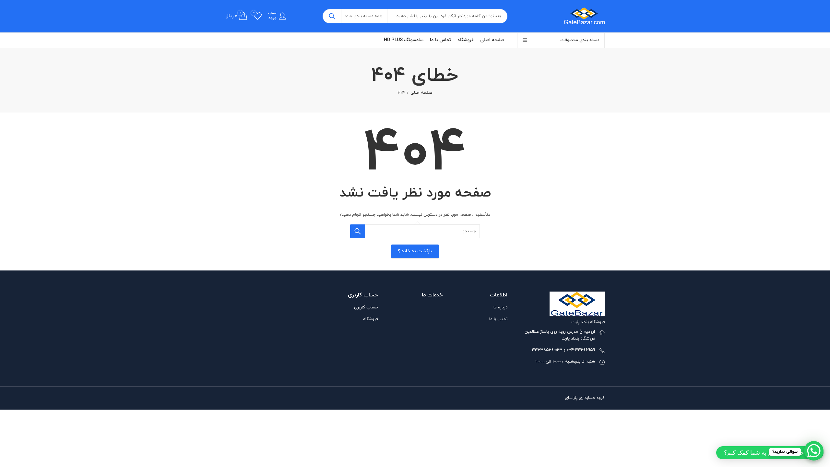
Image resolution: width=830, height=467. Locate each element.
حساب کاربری (366, 307)
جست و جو (332, 16)
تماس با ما (498, 319)
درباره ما (500, 307)
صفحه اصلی (421, 93)
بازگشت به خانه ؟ (415, 251)
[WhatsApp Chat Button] (814, 451)
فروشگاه (370, 319)
